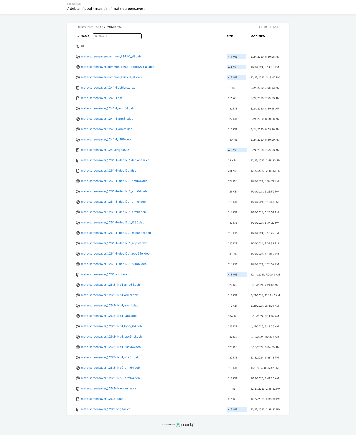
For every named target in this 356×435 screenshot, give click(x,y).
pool (88, 8)
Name (85, 36)
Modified (258, 36)
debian (76, 8)
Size (230, 36)
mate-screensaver (128, 8)
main (99, 8)
